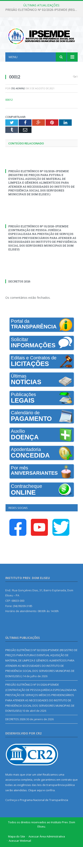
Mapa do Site (16, 836)
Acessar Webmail (20, 841)
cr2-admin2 (18, 88)
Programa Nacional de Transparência (44, 800)
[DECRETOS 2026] (41, 273)
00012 (9, 100)
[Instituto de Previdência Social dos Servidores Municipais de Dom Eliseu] (41, 35)
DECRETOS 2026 (19, 281)
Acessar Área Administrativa (47, 836)
